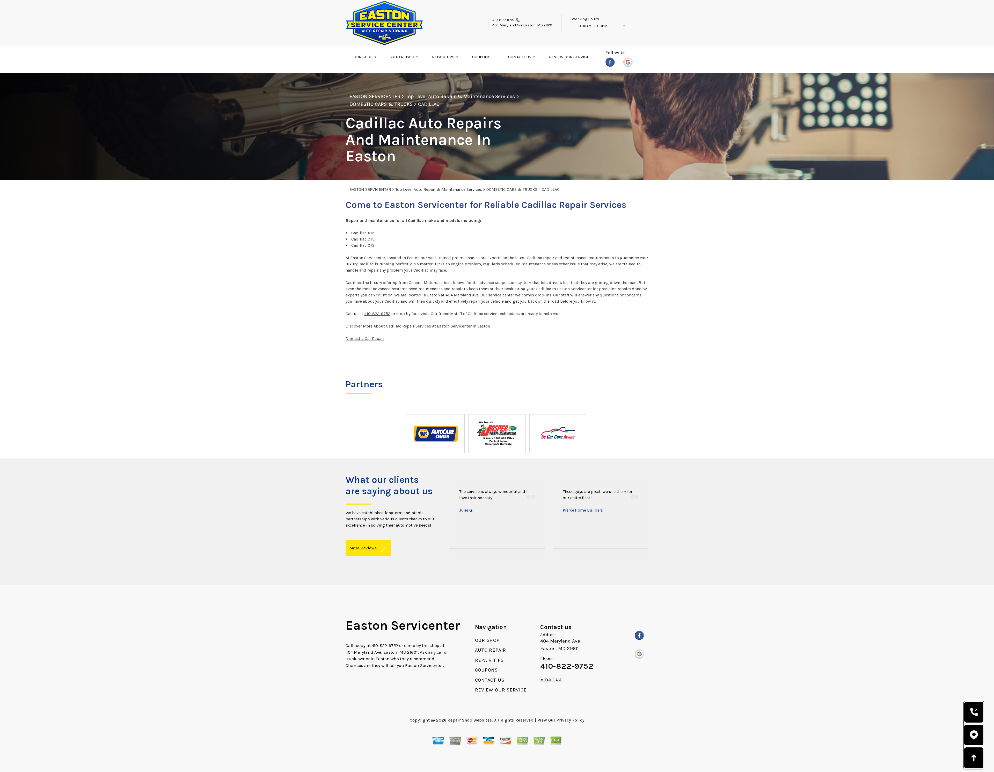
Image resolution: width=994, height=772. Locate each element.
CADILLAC (429, 104)
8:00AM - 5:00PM (593, 26)
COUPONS (481, 56)
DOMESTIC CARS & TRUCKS (381, 104)
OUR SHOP (363, 56)
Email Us (551, 679)
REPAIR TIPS (443, 56)
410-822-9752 (503, 20)
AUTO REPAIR (402, 56)
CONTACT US (519, 56)
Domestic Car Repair (365, 338)
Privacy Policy (570, 720)
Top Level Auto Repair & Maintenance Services (460, 96)
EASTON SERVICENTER (374, 96)
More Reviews (363, 547)
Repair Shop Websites (470, 720)
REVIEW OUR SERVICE (569, 56)
